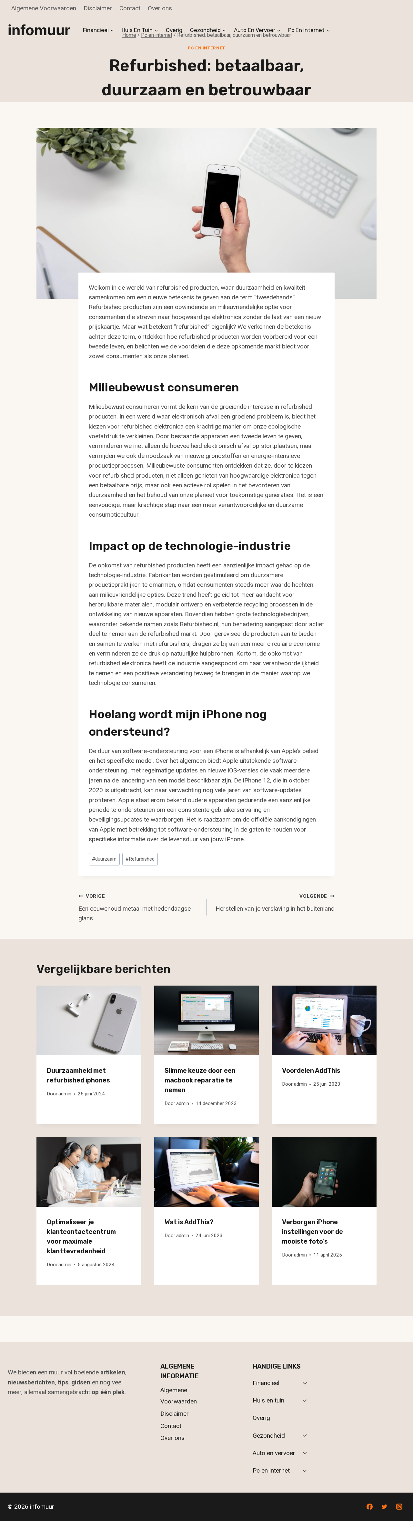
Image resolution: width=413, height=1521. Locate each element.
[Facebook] (370, 1507)
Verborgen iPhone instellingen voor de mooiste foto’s (312, 1231)
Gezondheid (269, 1435)
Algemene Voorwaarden (43, 8)
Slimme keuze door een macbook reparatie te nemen (200, 1080)
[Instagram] (399, 1507)
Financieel (266, 1383)
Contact (129, 8)
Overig (174, 30)
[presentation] (88, 1020)
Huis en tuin (268, 1400)
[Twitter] (384, 1507)
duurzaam (104, 859)
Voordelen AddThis (311, 1070)
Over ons (160, 8)
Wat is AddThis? (189, 1222)
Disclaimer (98, 8)
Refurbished (140, 859)
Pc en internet (206, 48)
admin (64, 1094)
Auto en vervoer (274, 1453)
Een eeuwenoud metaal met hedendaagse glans (134, 907)
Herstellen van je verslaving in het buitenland (275, 902)
